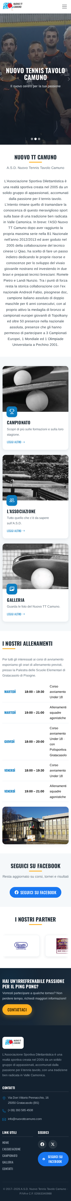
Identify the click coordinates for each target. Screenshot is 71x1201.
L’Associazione (11, 1149)
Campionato (9, 1155)
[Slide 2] (35, 139)
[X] (53, 1144)
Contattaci (17, 1010)
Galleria (7, 1162)
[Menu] (64, 6)
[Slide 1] (32, 139)
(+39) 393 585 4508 (20, 1110)
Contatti (7, 1168)
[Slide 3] (39, 139)
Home (5, 1142)
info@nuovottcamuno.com (25, 1119)
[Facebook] (42, 1144)
